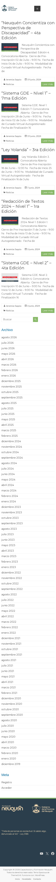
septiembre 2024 (12, 457)
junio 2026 (7, 348)
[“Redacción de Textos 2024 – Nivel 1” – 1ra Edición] (9, 218)
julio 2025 (7, 408)
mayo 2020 (8, 736)
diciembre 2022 (11, 572)
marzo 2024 (8, 490)
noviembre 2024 (11, 446)
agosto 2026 (9, 337)
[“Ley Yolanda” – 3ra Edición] (9, 156)
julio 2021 (7, 665)
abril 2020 (7, 742)
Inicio (17, 879)
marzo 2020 (8, 747)
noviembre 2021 (11, 643)
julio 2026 (7, 342)
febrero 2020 (9, 753)
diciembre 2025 (11, 381)
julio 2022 (7, 599)
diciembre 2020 (11, 698)
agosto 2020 (9, 720)
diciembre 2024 (11, 441)
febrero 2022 (9, 627)
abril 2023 (7, 550)
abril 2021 (7, 682)
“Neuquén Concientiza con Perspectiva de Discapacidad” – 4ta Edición (28, 30)
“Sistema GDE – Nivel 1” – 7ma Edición (26, 96)
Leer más (48, 84)
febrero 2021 (9, 692)
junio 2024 (8, 474)
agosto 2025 (9, 403)
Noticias (10, 84)
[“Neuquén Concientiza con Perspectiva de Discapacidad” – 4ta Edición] (9, 44)
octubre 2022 (10, 583)
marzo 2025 (8, 430)
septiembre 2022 (12, 589)
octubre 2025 (10, 392)
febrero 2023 (9, 561)
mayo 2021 (8, 676)
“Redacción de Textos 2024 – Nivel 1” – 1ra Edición (22, 206)
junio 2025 (7, 413)
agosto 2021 (8, 660)
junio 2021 (7, 671)
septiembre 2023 (12, 523)
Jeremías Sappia (13, 79)
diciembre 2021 (10, 638)
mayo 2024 (8, 479)
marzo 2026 (8, 364)
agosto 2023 (9, 528)
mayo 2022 (8, 610)
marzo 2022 (8, 621)
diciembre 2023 (11, 506)
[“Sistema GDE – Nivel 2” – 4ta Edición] (9, 274)
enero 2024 (8, 501)
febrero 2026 (9, 370)
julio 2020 (7, 725)
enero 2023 (8, 567)
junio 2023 (8, 539)
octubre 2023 (10, 517)
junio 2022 (8, 605)
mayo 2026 (8, 353)
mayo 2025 (8, 419)
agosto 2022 (9, 594)
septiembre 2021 (11, 654)
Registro (6, 782)
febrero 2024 (9, 496)
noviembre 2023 (11, 512)
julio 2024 (7, 468)
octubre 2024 (10, 452)
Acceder (6, 787)
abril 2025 (7, 424)
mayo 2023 (8, 545)
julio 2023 (7, 534)
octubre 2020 (10, 709)
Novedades (26, 879)
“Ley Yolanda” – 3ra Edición (28, 149)
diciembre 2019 (10, 764)
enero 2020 (8, 758)
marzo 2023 (8, 556)
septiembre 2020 (12, 714)
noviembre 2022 (11, 578)
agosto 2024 (9, 463)
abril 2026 (7, 359)
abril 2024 (7, 485)
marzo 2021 (8, 687)
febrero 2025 (9, 435)
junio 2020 (8, 731)
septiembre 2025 (12, 397)
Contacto (37, 879)
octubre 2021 (9, 649)
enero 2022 (8, 632)
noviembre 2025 (11, 386)
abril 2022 (7, 616)
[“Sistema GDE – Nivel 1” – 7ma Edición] (9, 104)
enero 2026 (8, 375)
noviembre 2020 (11, 703)
